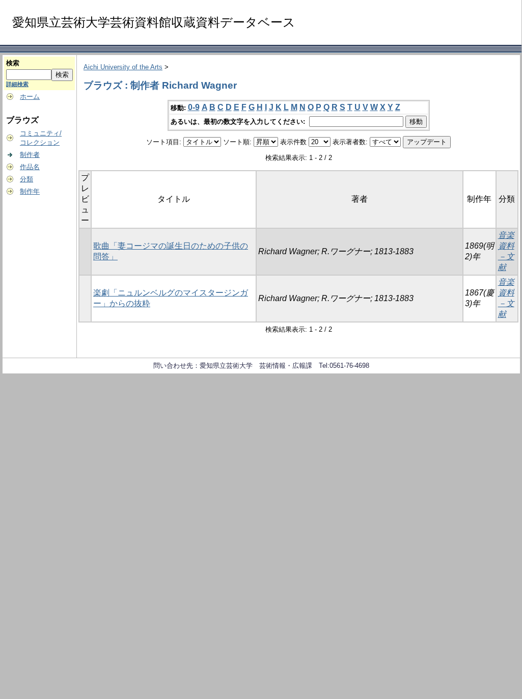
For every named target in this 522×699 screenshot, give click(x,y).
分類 (26, 179)
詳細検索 (17, 84)
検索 (12, 63)
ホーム (30, 96)
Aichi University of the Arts (123, 67)
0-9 (194, 107)
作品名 (30, 167)
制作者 (30, 154)
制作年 (30, 191)
